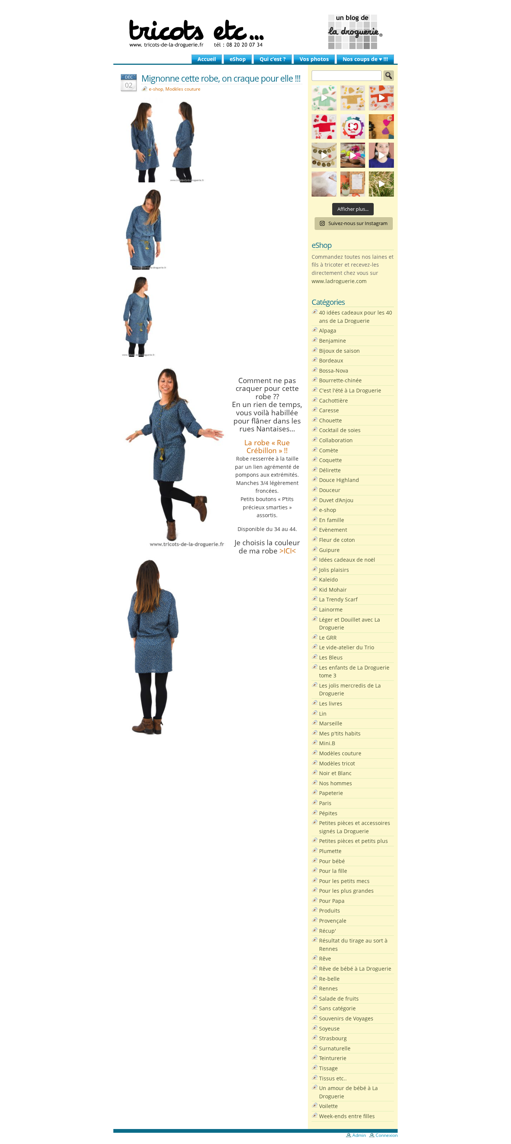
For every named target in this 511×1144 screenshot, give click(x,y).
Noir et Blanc (335, 773)
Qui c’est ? (273, 59)
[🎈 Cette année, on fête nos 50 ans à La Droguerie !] (324, 126)
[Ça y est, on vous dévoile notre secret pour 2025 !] (352, 126)
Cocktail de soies (340, 430)
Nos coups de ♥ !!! (365, 59)
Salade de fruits (339, 998)
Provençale (332, 920)
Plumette (330, 851)
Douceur (329, 490)
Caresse (329, 410)
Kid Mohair (333, 589)
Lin (323, 713)
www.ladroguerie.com (339, 281)
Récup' (327, 930)
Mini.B (327, 743)
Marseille (330, 723)
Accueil (207, 59)
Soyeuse (329, 1028)
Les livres (330, 703)
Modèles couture (183, 89)
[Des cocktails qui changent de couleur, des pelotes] (352, 155)
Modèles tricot (337, 763)
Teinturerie (332, 1058)
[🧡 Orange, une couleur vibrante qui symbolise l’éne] (381, 97)
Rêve (325, 958)
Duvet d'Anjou (336, 500)
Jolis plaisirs (334, 569)
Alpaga (327, 330)
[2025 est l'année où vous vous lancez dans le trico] (324, 184)
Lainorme (331, 609)
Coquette (330, 460)
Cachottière (333, 400)
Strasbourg (333, 1038)
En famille (331, 520)
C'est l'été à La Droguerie (350, 390)
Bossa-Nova (333, 370)
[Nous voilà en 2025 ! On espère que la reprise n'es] (381, 126)
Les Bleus (331, 657)
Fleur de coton (337, 539)
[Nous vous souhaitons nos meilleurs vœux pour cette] (324, 155)
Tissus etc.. (333, 1078)
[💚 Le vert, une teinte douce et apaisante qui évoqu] (324, 97)
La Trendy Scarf (338, 599)
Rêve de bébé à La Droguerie (355, 968)
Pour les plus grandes (346, 890)
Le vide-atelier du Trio (346, 647)
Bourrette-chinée (340, 380)
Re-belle (329, 978)
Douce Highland (339, 479)
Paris (325, 803)
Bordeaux (331, 360)
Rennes (328, 988)
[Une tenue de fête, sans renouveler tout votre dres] (381, 155)
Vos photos (314, 59)
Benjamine (332, 340)
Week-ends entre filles (347, 1116)
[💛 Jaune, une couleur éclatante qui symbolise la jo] (352, 97)
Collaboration (336, 440)
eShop (238, 59)
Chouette (330, 420)
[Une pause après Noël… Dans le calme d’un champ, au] (381, 184)
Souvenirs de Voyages (346, 1018)
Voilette (328, 1106)
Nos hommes (335, 783)
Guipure (329, 549)
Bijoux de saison (339, 350)
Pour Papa (332, 900)
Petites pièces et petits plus (353, 840)
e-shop (156, 89)
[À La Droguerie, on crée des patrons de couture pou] (352, 184)
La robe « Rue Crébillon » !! (267, 446)
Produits (329, 910)
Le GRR (328, 637)
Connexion (387, 1135)
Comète (328, 450)
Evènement (333, 529)
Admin (359, 1135)
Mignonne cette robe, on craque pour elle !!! (220, 78)
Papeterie (331, 792)
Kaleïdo (328, 579)
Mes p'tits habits (340, 733)
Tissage (328, 1068)
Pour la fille (333, 870)
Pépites (328, 813)
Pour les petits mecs (344, 880)
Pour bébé (332, 861)
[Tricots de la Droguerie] (255, 32)
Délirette (330, 470)
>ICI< (287, 550)
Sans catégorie (337, 1008)
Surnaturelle (335, 1048)
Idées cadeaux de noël (347, 559)
